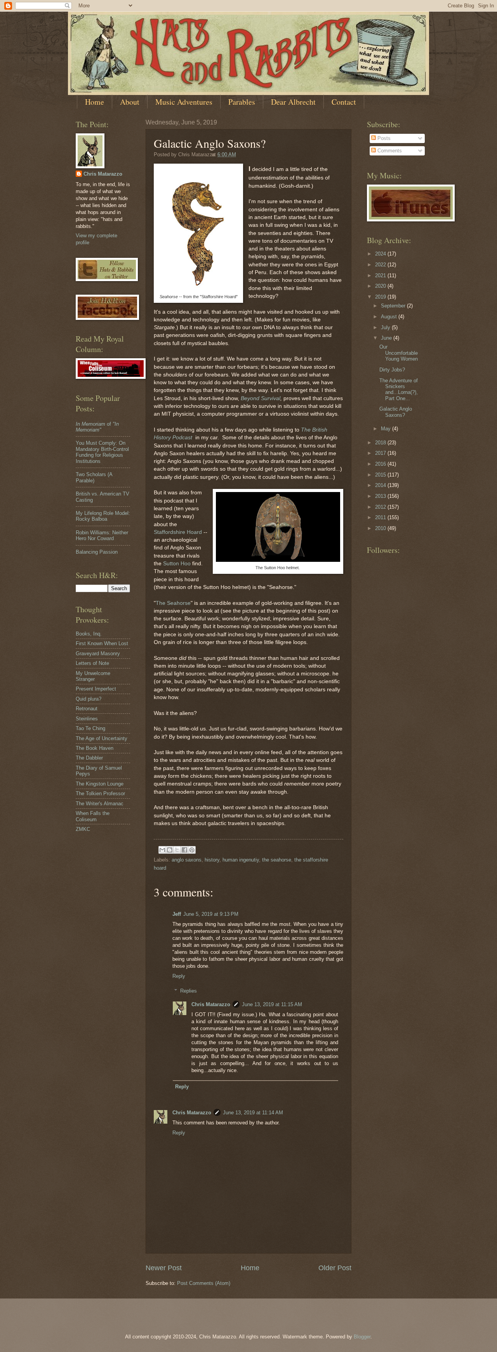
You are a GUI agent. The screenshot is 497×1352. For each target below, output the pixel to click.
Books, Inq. (89, 634)
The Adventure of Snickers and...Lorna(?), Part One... (398, 389)
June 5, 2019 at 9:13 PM (210, 914)
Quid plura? (88, 699)
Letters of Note (92, 663)
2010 (381, 528)
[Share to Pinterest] (192, 850)
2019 (381, 297)
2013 (381, 496)
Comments (389, 151)
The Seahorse (173, 603)
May (386, 429)
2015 (381, 475)
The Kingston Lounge (99, 784)
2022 (381, 265)
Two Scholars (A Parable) (94, 477)
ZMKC (83, 829)
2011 (381, 517)
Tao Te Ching (90, 728)
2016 (381, 464)
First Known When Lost (102, 643)
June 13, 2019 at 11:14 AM (253, 1112)
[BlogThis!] (170, 850)
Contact (344, 102)
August (389, 316)
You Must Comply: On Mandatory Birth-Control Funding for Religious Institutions (102, 452)
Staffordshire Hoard (178, 532)
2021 (381, 275)
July (386, 327)
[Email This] (162, 850)
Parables (241, 102)
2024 (381, 254)
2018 (381, 442)
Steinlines (87, 719)
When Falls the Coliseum (92, 816)
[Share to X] (177, 850)
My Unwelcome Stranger (93, 676)
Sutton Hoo (177, 563)
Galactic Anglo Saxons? (395, 412)
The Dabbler (89, 758)
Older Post (334, 1268)
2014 (381, 485)
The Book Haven (94, 748)
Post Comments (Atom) (203, 1283)
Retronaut (86, 708)
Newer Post (164, 1268)
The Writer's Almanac (99, 803)
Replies (188, 991)
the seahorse (276, 860)
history (212, 860)
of (97, 427)
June (387, 338)
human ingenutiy (240, 860)
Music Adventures (183, 102)
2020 (381, 286)
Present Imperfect (96, 689)
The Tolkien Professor (100, 793)
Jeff (176, 914)
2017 (381, 453)
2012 (381, 507)
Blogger (362, 1337)
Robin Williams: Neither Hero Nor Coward (102, 535)
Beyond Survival (260, 398)
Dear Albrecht (293, 102)
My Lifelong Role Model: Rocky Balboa (103, 516)
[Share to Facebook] (184, 850)
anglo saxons (187, 860)
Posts (383, 138)
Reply (178, 976)
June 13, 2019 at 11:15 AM (272, 1004)
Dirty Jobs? (392, 370)
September (394, 306)
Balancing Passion (97, 552)
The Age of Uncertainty (101, 738)
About (129, 102)
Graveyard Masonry (98, 653)
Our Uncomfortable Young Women (398, 353)
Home (94, 102)
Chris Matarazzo (210, 1004)
